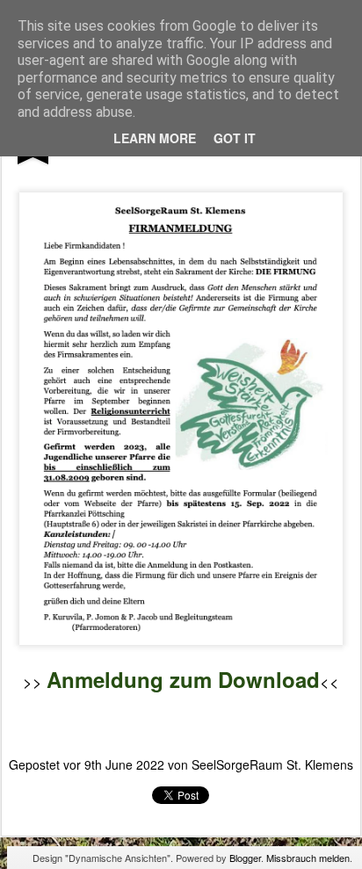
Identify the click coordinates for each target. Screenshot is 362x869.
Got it (235, 138)
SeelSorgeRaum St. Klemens (272, 764)
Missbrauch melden (308, 858)
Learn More (154, 138)
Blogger (245, 858)
